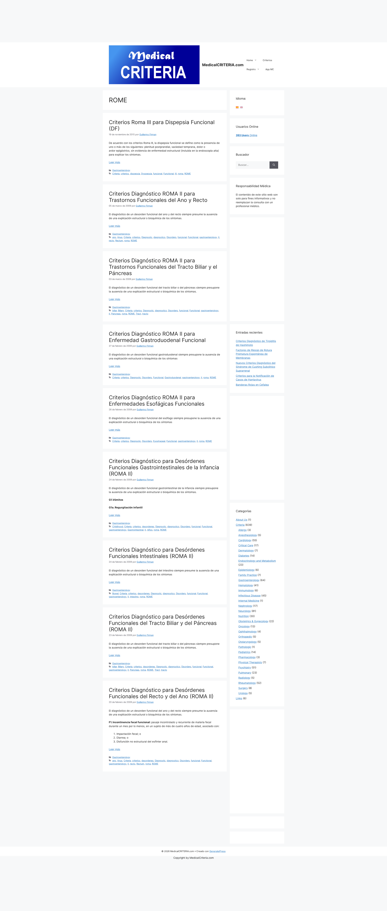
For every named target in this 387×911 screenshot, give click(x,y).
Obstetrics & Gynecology (253, 621)
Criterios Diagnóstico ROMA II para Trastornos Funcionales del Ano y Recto (158, 196)
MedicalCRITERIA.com (223, 65)
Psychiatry (244, 667)
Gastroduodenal (173, 377)
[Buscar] (274, 165)
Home (250, 60)
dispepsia (135, 173)
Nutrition (243, 616)
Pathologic (244, 646)
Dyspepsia (146, 173)
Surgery (243, 688)
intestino (134, 596)
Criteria (116, 173)
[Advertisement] (90, 21)
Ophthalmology (247, 631)
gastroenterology (208, 237)
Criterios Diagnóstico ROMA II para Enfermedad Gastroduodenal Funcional (157, 337)
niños (150, 529)
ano (114, 237)
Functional (168, 173)
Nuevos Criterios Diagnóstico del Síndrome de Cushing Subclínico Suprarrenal (255, 366)
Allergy (242, 530)
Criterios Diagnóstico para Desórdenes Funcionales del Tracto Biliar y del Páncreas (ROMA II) (163, 622)
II (218, 237)
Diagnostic (146, 237)
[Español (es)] (237, 107)
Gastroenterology (121, 170)
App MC (269, 69)
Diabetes (243, 555)
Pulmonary (244, 672)
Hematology (245, 585)
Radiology (244, 677)
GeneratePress (217, 851)
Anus (119, 237)
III (176, 173)
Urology (243, 693)
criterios (125, 173)
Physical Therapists (250, 662)
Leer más (114, 162)
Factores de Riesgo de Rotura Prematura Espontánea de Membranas (254, 354)
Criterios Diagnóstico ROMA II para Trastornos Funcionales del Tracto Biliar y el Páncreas (163, 266)
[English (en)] (241, 107)
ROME (187, 173)
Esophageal (159, 441)
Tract (138, 313)
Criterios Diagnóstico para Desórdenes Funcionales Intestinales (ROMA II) (157, 552)
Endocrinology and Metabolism (257, 560)
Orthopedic (245, 636)
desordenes (148, 526)
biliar (114, 310)
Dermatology (246, 550)
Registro (251, 69)
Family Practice (247, 575)
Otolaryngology (247, 641)
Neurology (244, 611)
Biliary (121, 310)
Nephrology (245, 605)
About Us (241, 519)
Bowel (115, 593)
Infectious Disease (249, 595)
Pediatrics (244, 652)
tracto (145, 313)
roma (180, 173)
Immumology (246, 590)
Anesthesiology (247, 535)
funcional (157, 173)
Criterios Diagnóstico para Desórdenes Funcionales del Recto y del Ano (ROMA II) (161, 693)
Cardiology (244, 540)
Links (239, 698)
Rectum (119, 240)
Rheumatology (247, 682)
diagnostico (159, 237)
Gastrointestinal (135, 529)
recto (111, 240)
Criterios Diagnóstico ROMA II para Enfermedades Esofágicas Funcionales (156, 400)
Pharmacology (247, 657)
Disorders (171, 237)
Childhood (117, 526)
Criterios (267, 60)
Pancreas (116, 313)
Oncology (244, 626)
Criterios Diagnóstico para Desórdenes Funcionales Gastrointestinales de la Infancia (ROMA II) (164, 467)
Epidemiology (246, 569)
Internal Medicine (248, 600)
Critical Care (245, 545)
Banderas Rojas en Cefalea (252, 384)
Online (246, 135)
